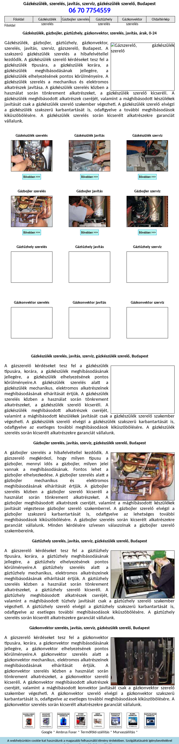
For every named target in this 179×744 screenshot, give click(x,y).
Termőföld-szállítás (95, 732)
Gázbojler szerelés (75, 19)
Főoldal (18, 19)
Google (46, 732)
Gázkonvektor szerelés (132, 20)
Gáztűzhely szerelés (104, 20)
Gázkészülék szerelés (47, 20)
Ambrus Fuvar (66, 732)
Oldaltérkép (160, 19)
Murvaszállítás (124, 732)
